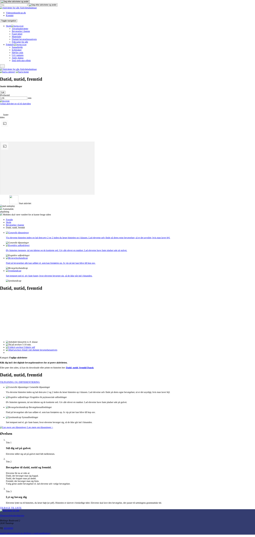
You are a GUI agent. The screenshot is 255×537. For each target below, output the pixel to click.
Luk (2, 92)
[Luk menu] (2, 66)
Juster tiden (4, 116)
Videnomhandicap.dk (16, 13)
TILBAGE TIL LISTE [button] (11, 508)
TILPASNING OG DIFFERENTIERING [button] (20, 382)
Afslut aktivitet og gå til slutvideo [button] (15, 103)
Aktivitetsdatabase (28, 8)
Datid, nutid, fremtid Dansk (80, 367)
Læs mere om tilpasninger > (40, 427)
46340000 (8, 528)
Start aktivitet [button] (25, 203)
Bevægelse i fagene (15, 225)
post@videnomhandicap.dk (25, 533)
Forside (9, 219)
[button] (15, 1)
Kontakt (9, 15)
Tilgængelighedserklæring (12, 515)
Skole (8, 222)
